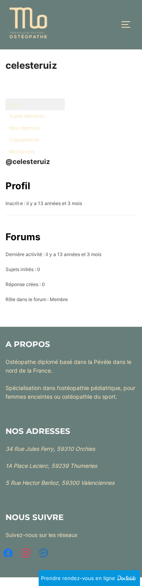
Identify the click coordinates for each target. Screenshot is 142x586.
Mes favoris (22, 152)
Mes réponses (24, 128)
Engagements (24, 140)
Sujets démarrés (27, 116)
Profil (15, 104)
